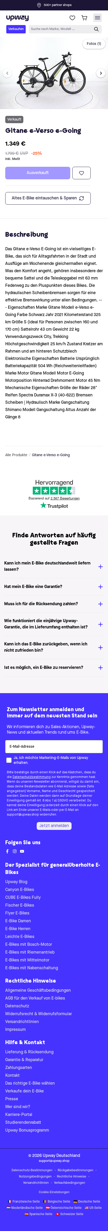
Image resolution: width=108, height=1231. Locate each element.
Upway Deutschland (61, 1156)
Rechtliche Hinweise (71, 1176)
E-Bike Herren (17, 929)
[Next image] (100, 73)
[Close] (58, 3)
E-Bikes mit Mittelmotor (27, 960)
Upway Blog (16, 882)
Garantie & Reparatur (24, 1060)
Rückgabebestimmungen (75, 1170)
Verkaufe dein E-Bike (24, 1091)
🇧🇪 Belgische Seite (56, 1201)
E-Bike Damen (18, 921)
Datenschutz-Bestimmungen (32, 1170)
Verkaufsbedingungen (69, 1183)
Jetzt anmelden (54, 826)
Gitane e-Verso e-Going (51, 455)
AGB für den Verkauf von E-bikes (35, 998)
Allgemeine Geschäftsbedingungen (38, 991)
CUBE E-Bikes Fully (23, 898)
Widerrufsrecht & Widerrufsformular (38, 1014)
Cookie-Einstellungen (54, 1192)
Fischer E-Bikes (19, 905)
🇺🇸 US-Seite (93, 1208)
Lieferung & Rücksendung (29, 1052)
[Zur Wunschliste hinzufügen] (81, 173)
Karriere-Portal (18, 1115)
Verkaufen (16, 29)
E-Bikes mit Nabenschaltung (31, 968)
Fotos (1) (94, 44)
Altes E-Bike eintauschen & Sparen (44, 198)
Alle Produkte (16, 455)
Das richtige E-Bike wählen (30, 1083)
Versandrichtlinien (22, 1022)
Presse (11, 1099)
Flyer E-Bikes (17, 913)
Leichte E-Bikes (19, 937)
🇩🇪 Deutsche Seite (86, 1201)
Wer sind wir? (17, 1107)
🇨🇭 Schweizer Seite (69, 1214)
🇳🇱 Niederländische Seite (25, 1208)
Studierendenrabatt (23, 1123)
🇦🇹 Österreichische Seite (64, 1208)
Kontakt (12, 1076)
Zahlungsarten (18, 1068)
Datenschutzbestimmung (32, 777)
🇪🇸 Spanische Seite (38, 1214)
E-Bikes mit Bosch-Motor (28, 945)
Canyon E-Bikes (19, 890)
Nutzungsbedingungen (35, 1176)
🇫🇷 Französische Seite (24, 1201)
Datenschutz (17, 1006)
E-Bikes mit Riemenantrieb (30, 952)
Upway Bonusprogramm (27, 1130)
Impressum (15, 1030)
